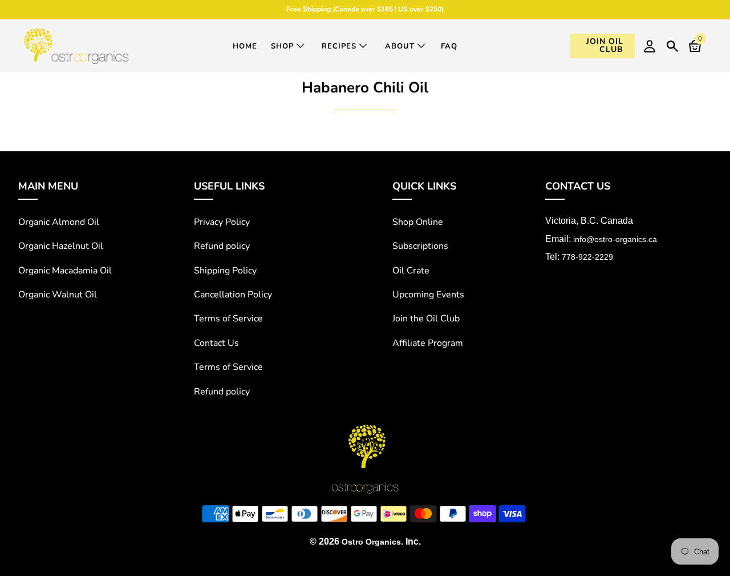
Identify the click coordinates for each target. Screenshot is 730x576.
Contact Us (216, 343)
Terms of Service (228, 318)
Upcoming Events (428, 294)
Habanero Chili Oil (365, 88)
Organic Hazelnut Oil (60, 246)
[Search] (672, 45)
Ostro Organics (371, 541)
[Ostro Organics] (76, 46)
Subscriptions (420, 246)
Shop (284, 46)
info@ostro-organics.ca (615, 239)
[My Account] (649, 46)
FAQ (449, 46)
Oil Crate (410, 270)
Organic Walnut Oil (57, 294)
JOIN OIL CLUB (604, 45)
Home (245, 46)
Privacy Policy (222, 222)
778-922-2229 (587, 256)
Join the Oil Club (426, 318)
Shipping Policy (225, 270)
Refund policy (222, 246)
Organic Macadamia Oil (65, 270)
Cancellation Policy (233, 294)
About (401, 46)
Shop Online (417, 222)
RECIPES (340, 46)
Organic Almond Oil (58, 222)
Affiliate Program (427, 343)
